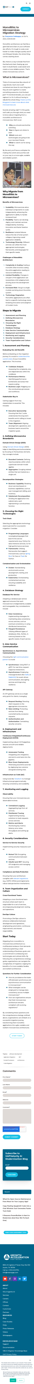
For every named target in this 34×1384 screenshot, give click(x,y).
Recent (7, 1192)
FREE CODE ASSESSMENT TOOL (15, 1232)
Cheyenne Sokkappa (13, 36)
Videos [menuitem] (5, 1332)
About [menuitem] (5, 1288)
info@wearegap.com (10, 1272)
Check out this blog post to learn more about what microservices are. (17, 102)
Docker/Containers (9, 1060)
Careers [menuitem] (5, 1299)
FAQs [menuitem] (5, 1325)
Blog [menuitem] (4, 1318)
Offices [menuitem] (5, 1302)
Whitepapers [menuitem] (7, 1335)
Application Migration (9, 1057)
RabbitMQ (12, 677)
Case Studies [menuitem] (7, 1322)
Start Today (17, 1036)
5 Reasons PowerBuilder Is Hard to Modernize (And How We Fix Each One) (16, 1218)
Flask (23, 556)
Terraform (18, 779)
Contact (26, 9)
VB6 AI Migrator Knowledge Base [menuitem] (15, 1351)
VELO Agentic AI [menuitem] (9, 1292)
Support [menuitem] (6, 1344)
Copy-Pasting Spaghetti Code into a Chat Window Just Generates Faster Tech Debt (17, 1208)
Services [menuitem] (6, 1295)
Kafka (27, 675)
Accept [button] (13, 1380)
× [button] (30, 1359)
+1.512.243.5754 (13, 1270)
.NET (20, 1057)
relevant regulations (20, 878)
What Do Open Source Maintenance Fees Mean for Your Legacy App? (17, 1200)
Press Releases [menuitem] (8, 1328)
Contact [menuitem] (6, 1305)
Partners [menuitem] (6, 1312)
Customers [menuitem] (7, 1309)
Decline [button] (21, 1380)
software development (15, 1054)
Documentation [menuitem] (8, 1347)
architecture (20, 1060)
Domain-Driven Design (15, 447)
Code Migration (8, 1063)
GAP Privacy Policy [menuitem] (10, 1354)
